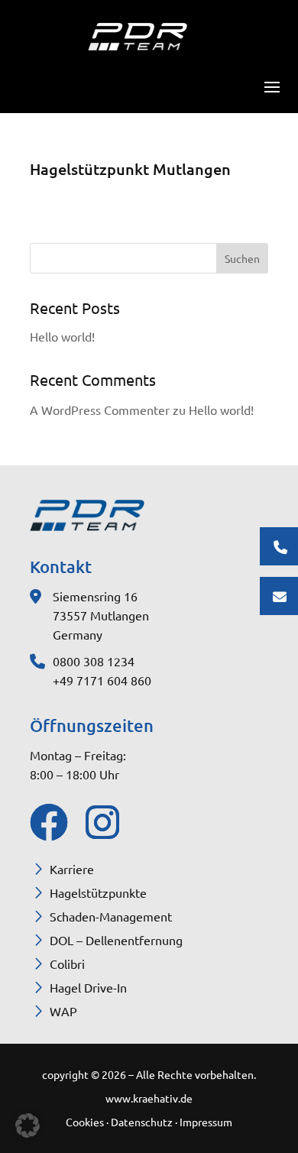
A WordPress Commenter (100, 409)
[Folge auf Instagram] (101, 822)
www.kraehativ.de (149, 1098)
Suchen (242, 258)
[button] (27, 1125)
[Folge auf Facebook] (45, 822)
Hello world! (62, 336)
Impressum (206, 1122)
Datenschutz (143, 1122)
